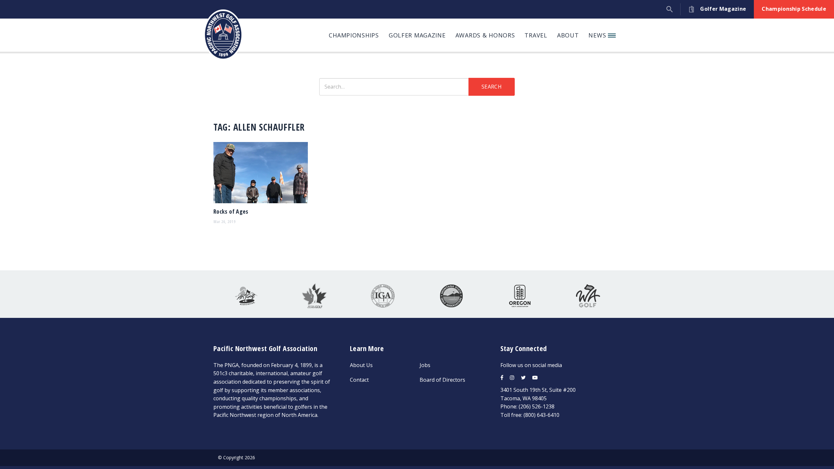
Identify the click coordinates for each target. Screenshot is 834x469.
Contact (359, 379)
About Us (361, 365)
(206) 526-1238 (536, 406)
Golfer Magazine (417, 35)
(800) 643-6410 (541, 415)
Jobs (425, 365)
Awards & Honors (485, 35)
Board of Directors (442, 379)
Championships (354, 35)
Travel (536, 35)
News (598, 35)
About (568, 35)
